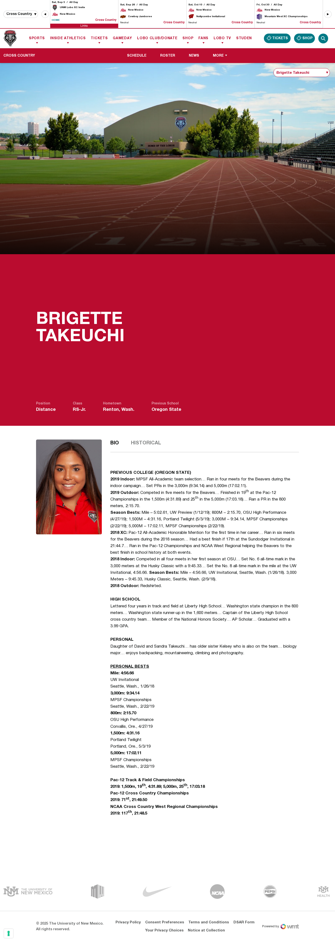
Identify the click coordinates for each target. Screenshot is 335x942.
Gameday (122, 38)
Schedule (136, 55)
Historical (146, 443)
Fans (203, 38)
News (194, 55)
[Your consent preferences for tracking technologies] (8, 933)
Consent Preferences (164, 922)
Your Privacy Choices (164, 930)
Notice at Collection (206, 930)
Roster (169, 55)
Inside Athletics (68, 38)
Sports (37, 38)
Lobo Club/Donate (157, 38)
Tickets (99, 38)
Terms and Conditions (208, 922)
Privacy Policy (128, 922)
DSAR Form (244, 922)
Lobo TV (222, 38)
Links (84, 25)
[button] (45, 14)
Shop (187, 38)
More (218, 55)
